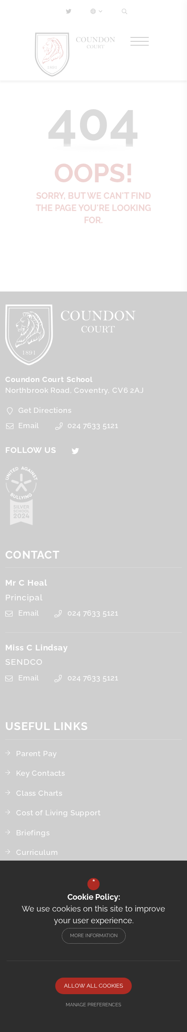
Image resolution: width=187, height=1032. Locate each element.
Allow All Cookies (93, 985)
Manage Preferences (93, 1005)
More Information (93, 935)
